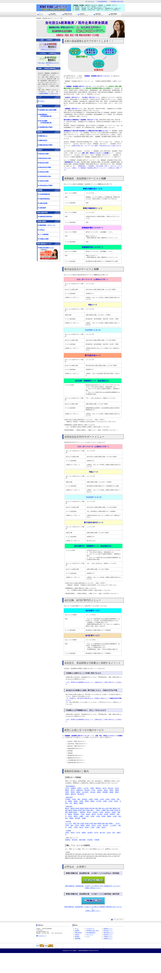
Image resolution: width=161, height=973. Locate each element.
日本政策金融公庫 (44, 194)
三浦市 (83, 814)
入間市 (70, 827)
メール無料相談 (44, 234)
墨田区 (87, 801)
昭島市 (117, 792)
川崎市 (98, 810)
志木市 (99, 825)
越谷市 (104, 827)
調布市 (67, 790)
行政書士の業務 (44, 239)
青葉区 (87, 808)
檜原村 (99, 792)
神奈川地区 (82, 839)
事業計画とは (43, 136)
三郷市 (98, 827)
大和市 (101, 812)
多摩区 (70, 812)
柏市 (113, 832)
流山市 (109, 832)
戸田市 (67, 825)
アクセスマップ (42, 935)
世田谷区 (84, 799)
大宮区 (82, 823)
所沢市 (94, 825)
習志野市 (90, 832)
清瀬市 (67, 794)
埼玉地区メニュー (108, 934)
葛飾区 (92, 801)
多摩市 (111, 790)
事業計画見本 (43, 140)
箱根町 (71, 818)
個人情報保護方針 (90, 932)
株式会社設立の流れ (45, 158)
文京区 (110, 801)
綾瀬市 (114, 812)
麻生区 (75, 812)
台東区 (105, 801)
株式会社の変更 (44, 162)
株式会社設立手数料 (45, 167)
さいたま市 (68, 823)
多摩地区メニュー (108, 928)
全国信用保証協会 (44, 198)
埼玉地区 (90, 839)
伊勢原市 (112, 814)
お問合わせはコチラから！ (48, 49)
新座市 (88, 825)
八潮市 (92, 827)
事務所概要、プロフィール (47, 225)
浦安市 (73, 832)
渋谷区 (107, 799)
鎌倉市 (70, 814)
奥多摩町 (105, 792)
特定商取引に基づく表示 (92, 930)
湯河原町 (77, 818)
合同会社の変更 (44, 181)
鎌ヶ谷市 (102, 832)
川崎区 (104, 810)
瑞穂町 (111, 792)
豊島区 (76, 803)
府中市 (73, 790)
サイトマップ (89, 934)
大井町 (98, 816)
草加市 (87, 827)
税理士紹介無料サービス (46, 247)
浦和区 (99, 823)
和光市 (77, 825)
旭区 (110, 808)
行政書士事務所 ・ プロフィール (48, 93)
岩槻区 (111, 823)
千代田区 (67, 799)
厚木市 (89, 812)
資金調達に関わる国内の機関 (47, 110)
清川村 (70, 816)
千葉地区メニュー (108, 936)
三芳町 (76, 827)
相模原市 (82, 812)
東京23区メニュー (108, 930)
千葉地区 (96, 839)
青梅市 (78, 792)
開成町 (109, 816)
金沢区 (80, 810)
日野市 (67, 792)
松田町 (104, 816)
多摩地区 (67, 839)
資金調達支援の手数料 (45, 127)
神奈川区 (92, 808)
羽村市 (73, 792)
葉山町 (88, 814)
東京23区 (69, 797)
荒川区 (116, 801)
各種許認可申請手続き (45, 216)
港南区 (75, 810)
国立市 (117, 788)
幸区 (107, 810)
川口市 (118, 823)
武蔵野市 (73, 788)
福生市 (106, 790)
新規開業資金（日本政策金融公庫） (45, 115)
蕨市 (72, 825)
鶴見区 (73, 808)
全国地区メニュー (108, 938)
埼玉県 (68, 821)
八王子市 (85, 788)
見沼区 (87, 823)
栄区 (83, 810)
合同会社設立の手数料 (45, 185)
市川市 (78, 832)
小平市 (93, 790)
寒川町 (106, 814)
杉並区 (113, 799)
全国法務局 (42, 207)
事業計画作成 (78, 932)
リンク (88, 936)
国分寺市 (110, 788)
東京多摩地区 (70, 786)
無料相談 (77, 936)
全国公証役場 (43, 203)
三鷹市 (92, 788)
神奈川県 (69, 806)
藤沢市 (94, 814)
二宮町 (87, 816)
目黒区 (96, 799)
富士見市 (105, 825)
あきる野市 (85, 792)
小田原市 (95, 812)
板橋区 (81, 803)
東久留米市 (81, 794)
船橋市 (84, 832)
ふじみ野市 (113, 825)
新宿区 (76, 801)
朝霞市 (83, 825)
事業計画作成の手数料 (45, 145)
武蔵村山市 (79, 790)
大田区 (91, 799)
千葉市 (67, 832)
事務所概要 (77, 938)
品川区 (102, 799)
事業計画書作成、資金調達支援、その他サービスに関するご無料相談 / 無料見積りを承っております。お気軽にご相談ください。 (93, 908)
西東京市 (98, 788)
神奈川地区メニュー (109, 932)
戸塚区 (88, 810)
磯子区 (70, 810)
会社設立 (77, 934)
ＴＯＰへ (42, 101)
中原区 (112, 810)
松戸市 (96, 832)
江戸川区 (98, 801)
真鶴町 (84, 818)
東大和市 (87, 790)
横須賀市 (76, 814)
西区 (100, 808)
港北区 (77, 808)
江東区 (81, 801)
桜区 (95, 823)
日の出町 (92, 792)
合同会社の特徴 (44, 172)
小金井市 (99, 790)
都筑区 (82, 808)
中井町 (92, 816)
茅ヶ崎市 (100, 814)
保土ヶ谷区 (105, 808)
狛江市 (104, 788)
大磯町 (81, 816)
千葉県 (68, 830)
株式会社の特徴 (44, 153)
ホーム (76, 928)
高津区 (116, 810)
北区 (70, 803)
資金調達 (77, 930)
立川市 (67, 788)
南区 (66, 810)
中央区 (74, 799)
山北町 (115, 816)
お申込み (42, 230)
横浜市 (67, 808)
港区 (79, 799)
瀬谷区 (115, 808)
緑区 (96, 808)
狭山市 (81, 827)
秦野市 (76, 816)
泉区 (91, 810)
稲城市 (117, 790)
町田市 (80, 788)
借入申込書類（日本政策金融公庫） (45, 121)
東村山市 (73, 794)
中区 (118, 808)
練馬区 (70, 801)
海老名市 (107, 812)
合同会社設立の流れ (45, 176)
